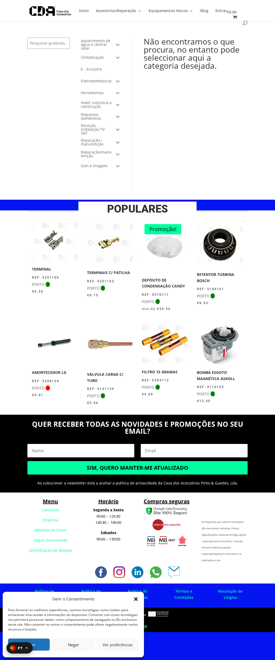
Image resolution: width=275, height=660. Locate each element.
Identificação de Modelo (50, 550)
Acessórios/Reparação (116, 11)
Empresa (50, 520)
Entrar (221, 11)
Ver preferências (118, 644)
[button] (136, 599)
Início (84, 11)
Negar (73, 644)
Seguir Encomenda (50, 540)
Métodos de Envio (50, 530)
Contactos (50, 509)
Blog (204, 11)
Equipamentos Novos (168, 11)
